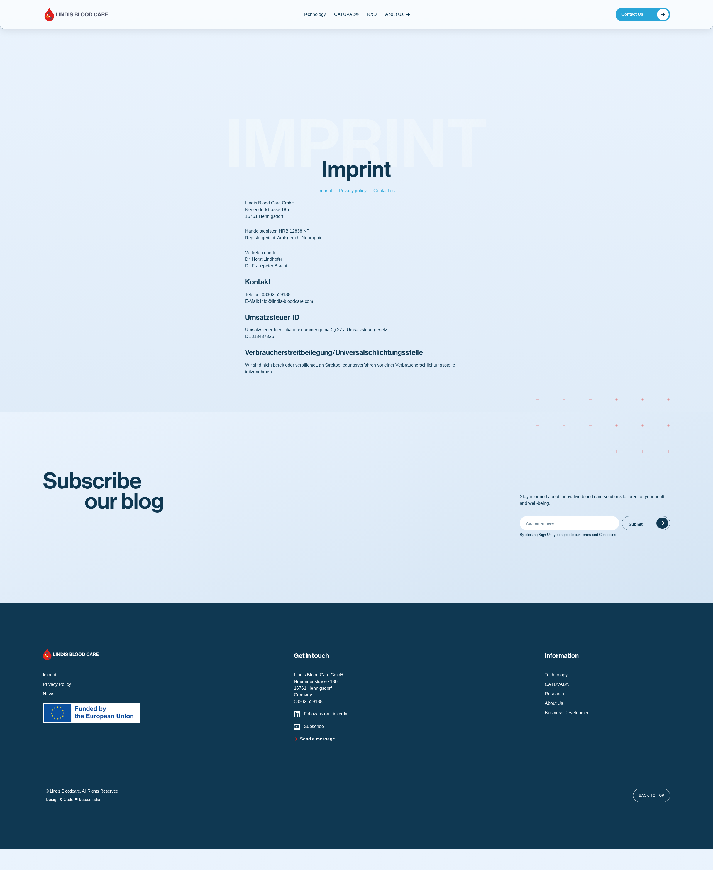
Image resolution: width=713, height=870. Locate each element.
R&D (372, 14)
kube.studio (89, 799)
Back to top (652, 795)
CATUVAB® (346, 14)
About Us (394, 14)
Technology (314, 14)
